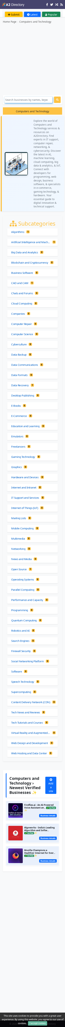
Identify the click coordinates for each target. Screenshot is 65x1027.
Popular (52, 14)
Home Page (9, 21)
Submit (15, 14)
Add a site (50, 787)
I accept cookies (38, 1023)
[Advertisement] (32, 59)
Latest (34, 14)
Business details (47, 815)
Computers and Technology (35, 21)
